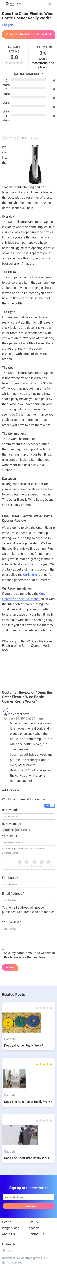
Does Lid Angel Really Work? (23, 1045)
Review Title (11, 810)
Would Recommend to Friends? (23, 799)
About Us (8, 1234)
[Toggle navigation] (50, 4)
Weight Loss (10, 1228)
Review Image (11, 824)
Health (6, 1222)
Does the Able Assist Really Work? (28, 1102)
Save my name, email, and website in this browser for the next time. (29, 955)
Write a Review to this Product (30, 34)
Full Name (10, 878)
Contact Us (36, 1234)
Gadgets (8, 25)
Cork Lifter (30, 575)
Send (11, 967)
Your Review (11, 922)
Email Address (13, 893)
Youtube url (10, 836)
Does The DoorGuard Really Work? (27, 1158)
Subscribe (30, 1206)
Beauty (33, 1222)
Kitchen (33, 1228)
